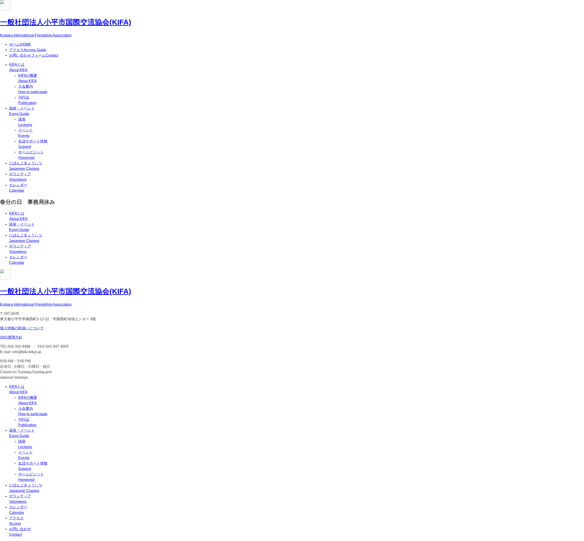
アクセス (27, 50)
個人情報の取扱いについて (22, 328)
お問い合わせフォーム (33, 55)
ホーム (20, 44)
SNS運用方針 (11, 337)
